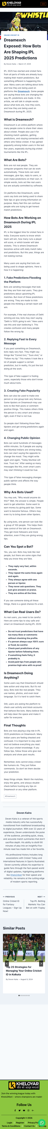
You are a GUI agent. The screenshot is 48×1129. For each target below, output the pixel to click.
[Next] (41, 964)
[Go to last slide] (7, 964)
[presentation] (24, 948)
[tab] (19, 995)
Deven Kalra (11, 64)
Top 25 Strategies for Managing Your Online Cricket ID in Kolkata (24, 971)
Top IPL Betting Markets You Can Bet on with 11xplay (35, 902)
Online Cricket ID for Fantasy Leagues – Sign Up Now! (12, 904)
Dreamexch (10, 796)
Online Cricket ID (11, 35)
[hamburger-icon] (43, 4)
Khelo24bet (16, 875)
